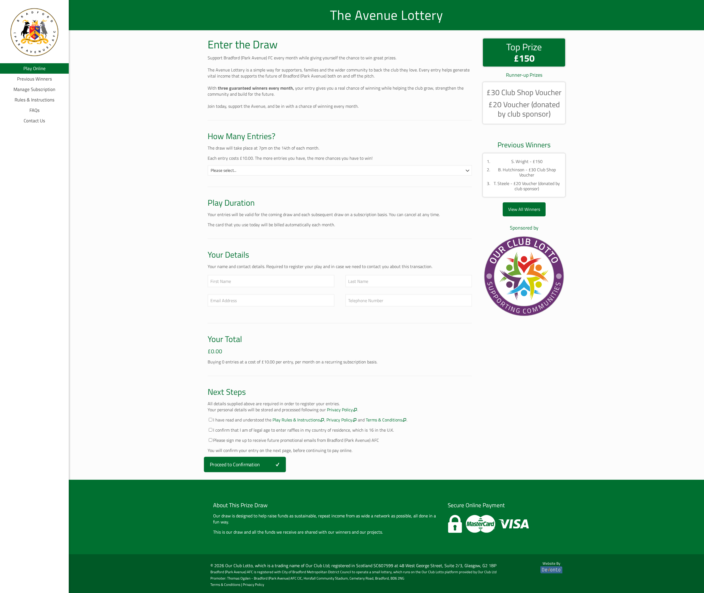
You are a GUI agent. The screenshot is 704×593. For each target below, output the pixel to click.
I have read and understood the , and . (310, 420)
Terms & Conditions (384, 420)
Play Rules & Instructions (296, 420)
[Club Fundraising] (524, 277)
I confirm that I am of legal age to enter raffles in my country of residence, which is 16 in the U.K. (303, 430)
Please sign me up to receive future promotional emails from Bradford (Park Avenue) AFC (296, 440)
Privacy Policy (340, 409)
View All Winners (524, 209)
